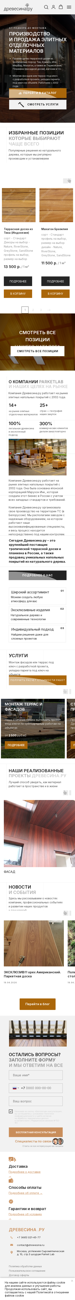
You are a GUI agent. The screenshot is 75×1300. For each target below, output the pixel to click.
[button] (46, 7)
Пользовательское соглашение (27, 1270)
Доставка (18, 1166)
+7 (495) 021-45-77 (29, 1237)
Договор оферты (19, 1275)
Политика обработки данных (25, 1266)
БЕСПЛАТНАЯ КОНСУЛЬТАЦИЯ (36, 1132)
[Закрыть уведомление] (72, 1281)
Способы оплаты (25, 1187)
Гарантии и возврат (27, 1208)
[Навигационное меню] (69, 7)
